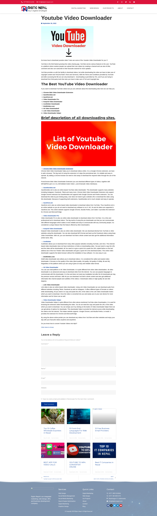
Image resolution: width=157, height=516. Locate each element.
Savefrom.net (48, 203)
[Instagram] (111, 505)
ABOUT (120, 8)
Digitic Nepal (78, 511)
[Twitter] (114, 505)
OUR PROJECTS (108, 8)
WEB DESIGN (94, 8)
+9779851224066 (28, 2)
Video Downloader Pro (51, 216)
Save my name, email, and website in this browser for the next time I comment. (68, 399)
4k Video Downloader (50, 267)
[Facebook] (108, 505)
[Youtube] (120, 505)
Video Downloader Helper (52, 300)
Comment (45, 344)
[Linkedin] (117, 505)
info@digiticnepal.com (46, 2)
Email (43, 378)
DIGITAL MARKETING (78, 8)
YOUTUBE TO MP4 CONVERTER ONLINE (77, 464)
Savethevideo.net (49, 187)
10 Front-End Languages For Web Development (78, 430)
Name (43, 368)
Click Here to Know (47, 327)
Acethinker (47, 241)
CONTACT (130, 8)
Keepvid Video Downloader (52, 228)
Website (43, 388)
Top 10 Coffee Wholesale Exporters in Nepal (52, 430)
